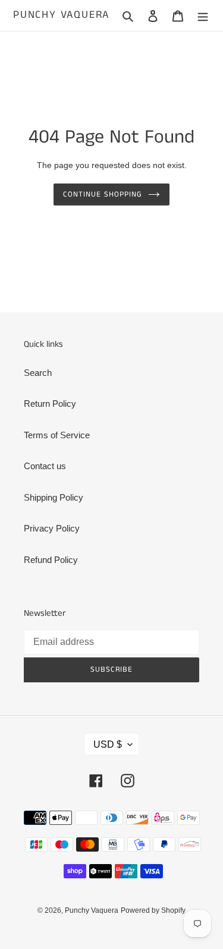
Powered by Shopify (153, 910)
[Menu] (202, 16)
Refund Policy (51, 560)
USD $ (107, 744)
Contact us (45, 466)
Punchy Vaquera (61, 15)
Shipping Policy (53, 497)
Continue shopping (103, 194)
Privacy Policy (52, 528)
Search (38, 373)
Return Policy (50, 403)
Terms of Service (57, 435)
